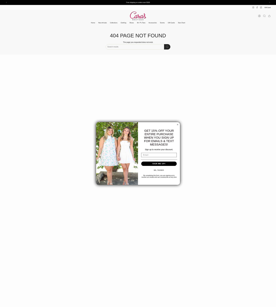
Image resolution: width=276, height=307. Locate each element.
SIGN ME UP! (158, 164)
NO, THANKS (159, 170)
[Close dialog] (177, 124)
